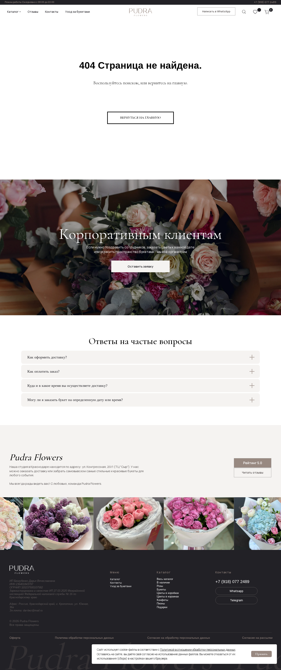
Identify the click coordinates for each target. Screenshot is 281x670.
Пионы (161, 603)
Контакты (116, 582)
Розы (160, 586)
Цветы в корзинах (168, 596)
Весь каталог (165, 579)
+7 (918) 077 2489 (265, 2)
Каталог (115, 579)
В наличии (163, 582)
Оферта (14, 637)
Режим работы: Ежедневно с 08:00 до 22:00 (29, 1)
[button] (140, 266)
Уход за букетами (120, 586)
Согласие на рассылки (257, 637)
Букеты (161, 589)
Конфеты (162, 600)
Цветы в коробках (168, 593)
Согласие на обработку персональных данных (178, 637)
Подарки (162, 607)
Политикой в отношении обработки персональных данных (197, 649)
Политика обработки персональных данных (84, 637)
